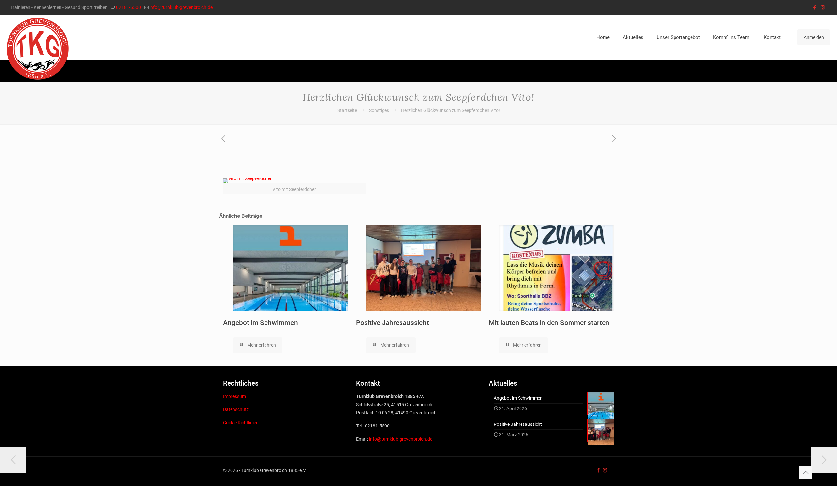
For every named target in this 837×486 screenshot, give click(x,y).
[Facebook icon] (814, 7)
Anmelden (814, 37)
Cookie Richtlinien (241, 422)
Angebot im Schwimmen (260, 323)
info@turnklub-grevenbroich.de (181, 7)
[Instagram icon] (822, 7)
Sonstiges (379, 110)
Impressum (234, 396)
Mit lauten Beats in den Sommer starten (549, 323)
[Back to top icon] (805, 472)
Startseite (347, 110)
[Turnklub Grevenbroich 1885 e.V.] (38, 48)
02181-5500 (128, 7)
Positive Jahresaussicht (392, 323)
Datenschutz (236, 409)
